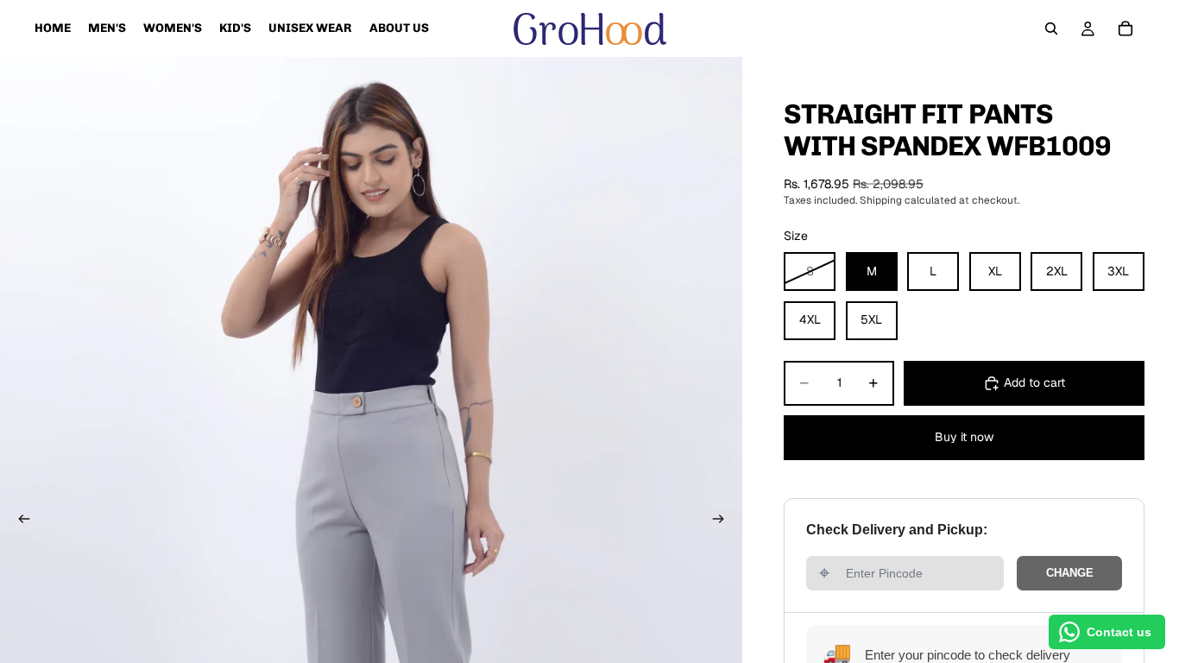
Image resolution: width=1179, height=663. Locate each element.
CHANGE (1070, 572)
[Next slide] (723, 521)
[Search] (1051, 28)
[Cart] (1125, 28)
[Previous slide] (19, 521)
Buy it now (964, 437)
